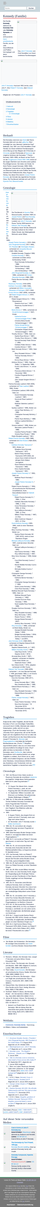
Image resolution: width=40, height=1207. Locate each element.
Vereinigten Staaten (27, 247)
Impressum (11, 1205)
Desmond (28, 153)
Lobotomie (33, 777)
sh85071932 (13, 1112)
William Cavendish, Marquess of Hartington (20, 289)
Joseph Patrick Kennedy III (24, 482)
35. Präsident (13, 247)
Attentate (22, 739)
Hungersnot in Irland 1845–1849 (18, 159)
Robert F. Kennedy (17, 88)
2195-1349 (28, 1071)
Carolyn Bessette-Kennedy (22, 276)
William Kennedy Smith (19, 649)
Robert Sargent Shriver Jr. (20, 294)
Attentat (8, 843)
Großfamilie (18, 752)
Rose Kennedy (30, 217)
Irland (24, 140)
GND (20, 1110)
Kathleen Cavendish (15, 286)
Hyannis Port (7, 181)
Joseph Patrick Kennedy (7, 198)
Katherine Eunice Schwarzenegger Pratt (22, 317)
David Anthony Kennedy (20, 523)
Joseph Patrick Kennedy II (20, 473)
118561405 (26, 1110)
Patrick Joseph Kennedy (20, 697)
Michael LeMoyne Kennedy (21, 541)
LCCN (6, 1112)
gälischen (25, 142)
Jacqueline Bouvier (25, 249)
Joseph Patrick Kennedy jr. (18, 242)
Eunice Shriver (13, 292)
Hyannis (27, 212)
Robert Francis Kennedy (17, 438)
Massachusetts (18, 181)
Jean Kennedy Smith (16, 641)
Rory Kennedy (16, 626)
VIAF (21, 1112)
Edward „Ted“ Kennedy (19, 225)
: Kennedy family (15, 1025)
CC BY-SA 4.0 (22, 1136)
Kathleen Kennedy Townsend (21, 445)
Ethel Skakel (23, 440)
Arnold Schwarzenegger (20, 312)
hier (19, 1186)
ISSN (22, 1071)
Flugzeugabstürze (9, 741)
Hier (27, 1186)
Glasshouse (27, 1132)
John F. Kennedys (7, 85)
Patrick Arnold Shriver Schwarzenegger (22, 326)
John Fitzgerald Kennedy (17, 244)
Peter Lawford (24, 386)
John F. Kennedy (26, 51)
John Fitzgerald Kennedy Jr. (21, 273)
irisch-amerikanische (8, 40)
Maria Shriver (16, 310)
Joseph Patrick (17, 217)
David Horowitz (20, 970)
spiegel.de (12, 1073)
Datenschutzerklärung (25, 1205)
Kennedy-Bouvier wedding (20, 1147)
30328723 (26, 1112)
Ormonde (6, 153)
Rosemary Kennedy (15, 284)
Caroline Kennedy (18, 255)
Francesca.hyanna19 (18, 1162)
